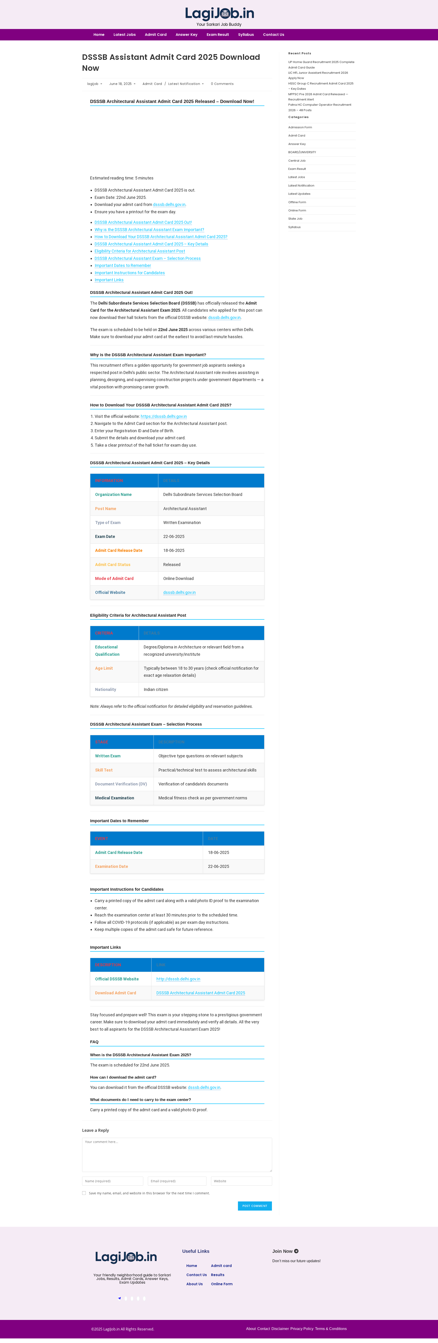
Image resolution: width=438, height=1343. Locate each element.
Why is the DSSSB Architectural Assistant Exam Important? (149, 229)
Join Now (283, 1251)
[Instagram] (144, 1298)
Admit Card (156, 34)
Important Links (109, 279)
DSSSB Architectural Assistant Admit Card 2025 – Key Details (151, 244)
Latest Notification (184, 84)
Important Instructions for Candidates (130, 272)
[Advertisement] (177, 141)
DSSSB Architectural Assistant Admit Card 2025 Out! (143, 222)
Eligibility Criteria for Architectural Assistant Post (140, 251)
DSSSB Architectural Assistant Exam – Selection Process (148, 258)
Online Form (297, 210)
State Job (295, 218)
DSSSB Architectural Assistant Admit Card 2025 (200, 992)
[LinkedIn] (138, 1298)
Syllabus (246, 34)
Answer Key (187, 34)
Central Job (297, 160)
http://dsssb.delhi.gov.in (178, 979)
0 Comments (222, 84)
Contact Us (273, 34)
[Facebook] (125, 1298)
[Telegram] (119, 1298)
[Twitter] (131, 1298)
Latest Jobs (125, 34)
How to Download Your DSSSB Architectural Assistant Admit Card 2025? (161, 236)
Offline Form (297, 202)
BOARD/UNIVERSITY (302, 152)
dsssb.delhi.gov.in (169, 204)
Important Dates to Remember (123, 265)
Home (99, 34)
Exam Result (218, 34)
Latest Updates (299, 194)
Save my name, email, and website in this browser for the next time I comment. (149, 1193)
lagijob (93, 84)
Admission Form (300, 127)
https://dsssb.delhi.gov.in (164, 416)
